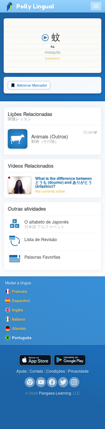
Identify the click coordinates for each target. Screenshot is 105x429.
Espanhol (20, 300)
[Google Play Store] (70, 360)
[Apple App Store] (35, 360)
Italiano (18, 319)
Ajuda (21, 371)
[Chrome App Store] (30, 382)
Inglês (17, 310)
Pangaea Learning (55, 393)
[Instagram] (74, 382)
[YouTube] (41, 382)
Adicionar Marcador (31, 85)
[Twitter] (63, 382)
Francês (19, 291)
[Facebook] (52, 382)
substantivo (52, 58)
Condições (55, 371)
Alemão (18, 328)
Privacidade (78, 371)
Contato (36, 371)
